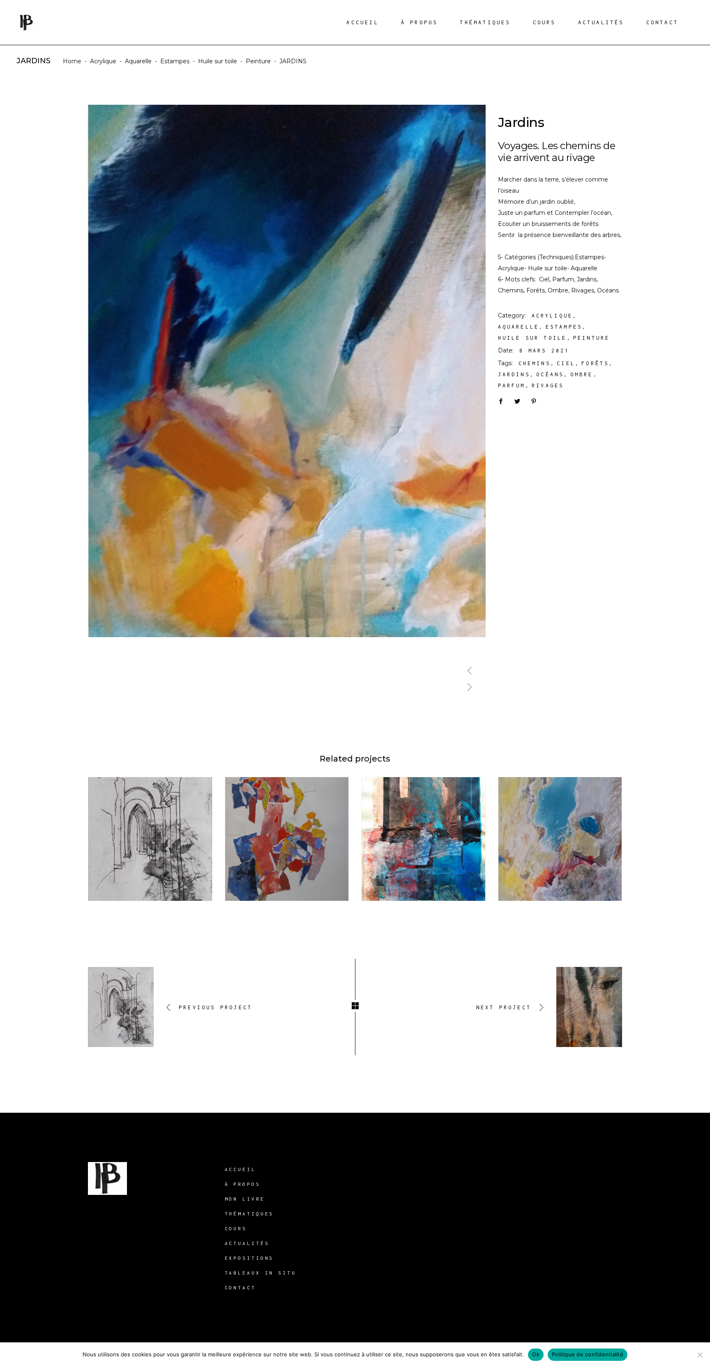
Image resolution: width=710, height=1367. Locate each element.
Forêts (595, 363)
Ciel (566, 363)
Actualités (247, 1243)
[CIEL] (150, 839)
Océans (550, 374)
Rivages (548, 385)
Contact (240, 1287)
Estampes (174, 61)
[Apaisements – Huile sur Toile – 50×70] (287, 371)
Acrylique (103, 61)
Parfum (512, 385)
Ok (535, 1354)
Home (72, 61)
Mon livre (245, 1198)
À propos (242, 1184)
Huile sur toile (217, 61)
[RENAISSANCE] (287, 839)
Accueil (240, 1169)
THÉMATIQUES (249, 1213)
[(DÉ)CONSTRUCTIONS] (423, 839)
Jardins (514, 374)
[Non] (700, 1355)
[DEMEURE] (560, 839)
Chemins (535, 363)
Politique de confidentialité (587, 1354)
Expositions (249, 1258)
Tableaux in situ (260, 1272)
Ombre (581, 374)
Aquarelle (138, 61)
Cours (236, 1228)
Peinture (258, 61)
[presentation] (469, 667)
